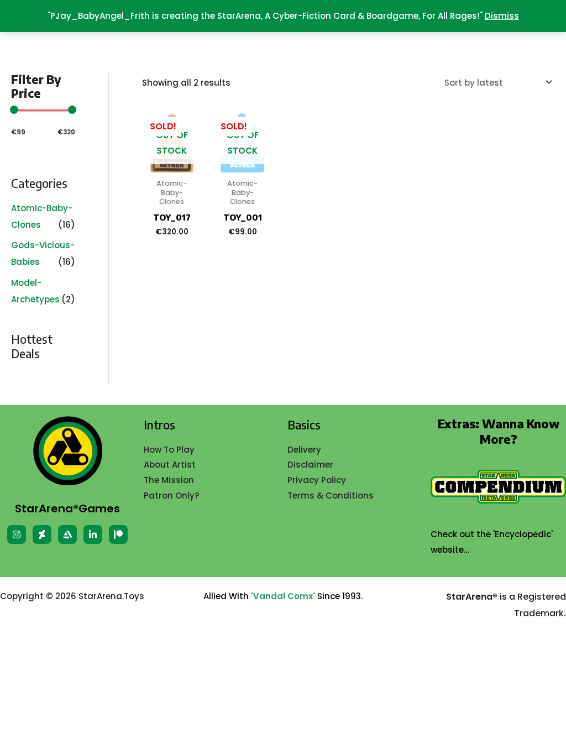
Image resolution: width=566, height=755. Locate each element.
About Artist (170, 464)
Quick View (172, 163)
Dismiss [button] (502, 16)
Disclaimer (310, 464)
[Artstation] (67, 534)
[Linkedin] (92, 534)
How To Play (169, 449)
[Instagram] (16, 534)
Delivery (304, 449)
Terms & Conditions (330, 495)
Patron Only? (171, 495)
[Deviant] (42, 534)
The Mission (169, 480)
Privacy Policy (316, 480)
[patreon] (118, 534)
